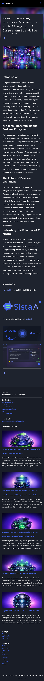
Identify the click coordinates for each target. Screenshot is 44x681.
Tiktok (4, 653)
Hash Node (6, 636)
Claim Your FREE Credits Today (13, 421)
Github (4, 664)
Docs (3, 411)
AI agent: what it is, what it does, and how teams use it (20, 611)
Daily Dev (5, 638)
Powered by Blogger (23, 671)
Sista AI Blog (11, 3)
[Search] (41, 3)
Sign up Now (8, 290)
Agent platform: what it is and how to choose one (19, 573)
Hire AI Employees (8, 402)
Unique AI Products (9, 409)
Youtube (5, 655)
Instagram (6, 648)
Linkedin (5, 662)
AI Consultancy (7, 414)
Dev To (4, 634)
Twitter (4, 646)
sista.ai (29, 319)
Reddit (4, 659)
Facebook (5, 650)
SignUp (4, 405)
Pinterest (5, 657)
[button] (4, 38)
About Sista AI (7, 407)
